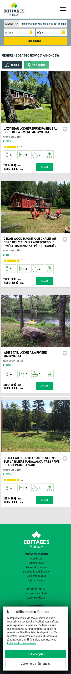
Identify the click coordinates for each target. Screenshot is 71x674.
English (31, 580)
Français (41, 580)
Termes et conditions (36, 567)
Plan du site (36, 558)
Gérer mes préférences (35, 663)
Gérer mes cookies (36, 575)
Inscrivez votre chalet (36, 593)
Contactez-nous (36, 562)
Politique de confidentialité (36, 571)
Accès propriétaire (36, 597)
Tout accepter (35, 654)
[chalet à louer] (14, 14)
